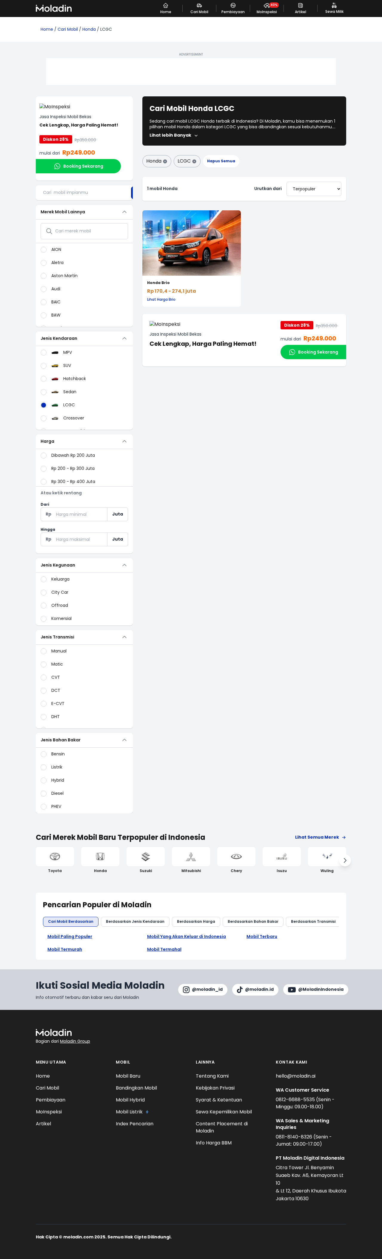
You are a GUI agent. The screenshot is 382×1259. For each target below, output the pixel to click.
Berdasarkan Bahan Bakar (253, 921)
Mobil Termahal (164, 949)
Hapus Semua (221, 160)
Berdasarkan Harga (196, 921)
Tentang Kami (212, 1076)
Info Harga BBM (214, 1142)
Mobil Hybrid (130, 1099)
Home (47, 29)
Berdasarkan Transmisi (313, 921)
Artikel (43, 1123)
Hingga (48, 529)
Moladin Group (75, 1041)
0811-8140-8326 (294, 1136)
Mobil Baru (128, 1076)
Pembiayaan (50, 1099)
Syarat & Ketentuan (219, 1099)
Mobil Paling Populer (69, 936)
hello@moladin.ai (295, 1076)
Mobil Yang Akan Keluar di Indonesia (186, 936)
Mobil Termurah (64, 949)
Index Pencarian (134, 1123)
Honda (89, 29)
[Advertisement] (191, 71)
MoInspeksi (49, 1111)
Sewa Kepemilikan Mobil (224, 1111)
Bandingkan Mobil (136, 1087)
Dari (45, 504)
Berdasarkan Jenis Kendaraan (135, 921)
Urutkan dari (268, 189)
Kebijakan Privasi (215, 1087)
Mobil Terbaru (262, 936)
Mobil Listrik (129, 1111)
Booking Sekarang (83, 166)
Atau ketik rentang (61, 493)
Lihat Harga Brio (161, 299)
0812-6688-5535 (296, 1099)
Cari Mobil (68, 29)
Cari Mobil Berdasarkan (70, 921)
